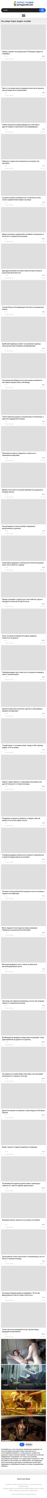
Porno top (14, 1494)
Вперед (28, 1444)
